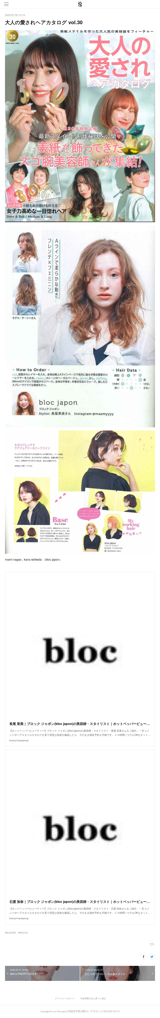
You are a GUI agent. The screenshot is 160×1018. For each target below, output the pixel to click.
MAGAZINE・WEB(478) (16, 932)
